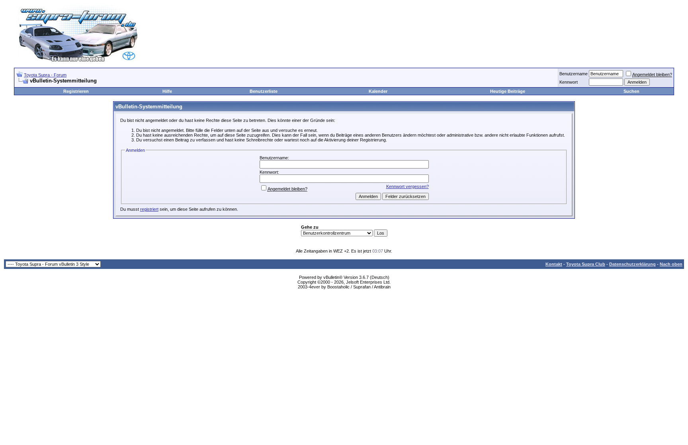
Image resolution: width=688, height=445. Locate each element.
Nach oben (671, 264)
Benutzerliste (264, 91)
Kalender (378, 91)
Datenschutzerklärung (632, 264)
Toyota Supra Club (585, 264)
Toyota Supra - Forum (45, 75)
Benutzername (573, 73)
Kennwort (568, 82)
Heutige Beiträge (507, 91)
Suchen (631, 91)
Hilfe (167, 91)
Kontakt (553, 264)
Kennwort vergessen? (407, 186)
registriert (149, 209)
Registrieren (76, 91)
